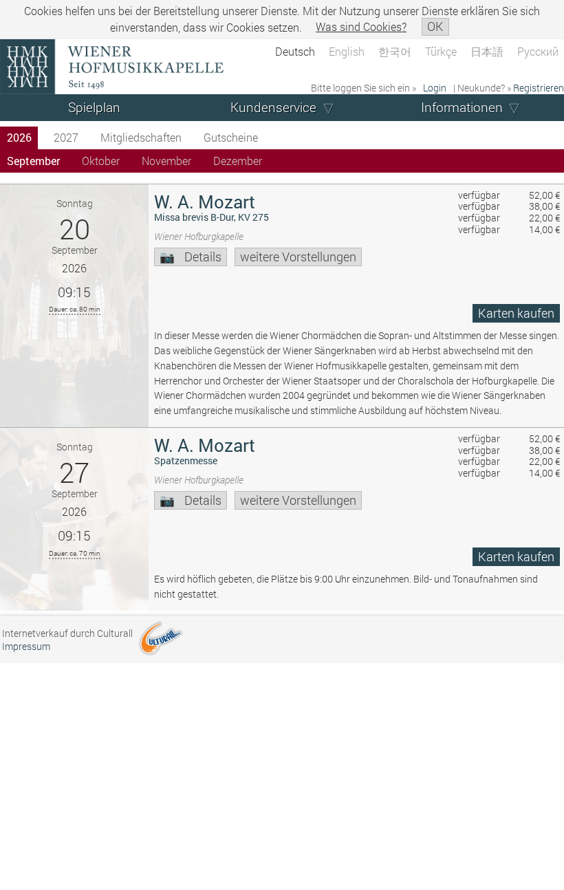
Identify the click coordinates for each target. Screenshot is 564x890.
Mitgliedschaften (141, 137)
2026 (19, 137)
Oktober (101, 160)
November (166, 160)
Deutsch (295, 51)
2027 (66, 137)
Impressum (26, 646)
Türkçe (441, 51)
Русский (537, 51)
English (347, 51)
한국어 (394, 51)
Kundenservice (273, 107)
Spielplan (94, 107)
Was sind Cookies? (361, 26)
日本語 (486, 51)
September (33, 160)
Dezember (237, 160)
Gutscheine (231, 137)
